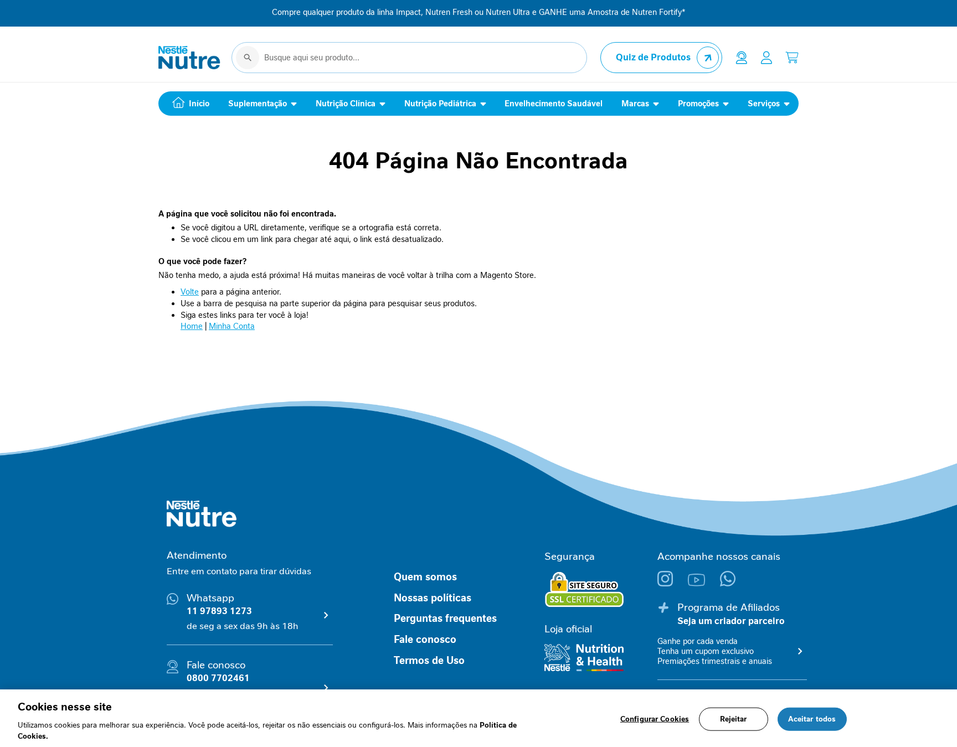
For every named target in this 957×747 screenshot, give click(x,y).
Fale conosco (425, 639)
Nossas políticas (432, 598)
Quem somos (425, 577)
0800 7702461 (218, 678)
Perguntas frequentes (445, 618)
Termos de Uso (429, 661)
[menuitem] (188, 103)
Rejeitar (733, 719)
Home (192, 326)
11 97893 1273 (219, 611)
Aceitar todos (812, 719)
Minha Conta (232, 326)
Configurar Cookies (654, 719)
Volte (190, 292)
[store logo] (189, 57)
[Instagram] (672, 583)
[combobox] (409, 57)
